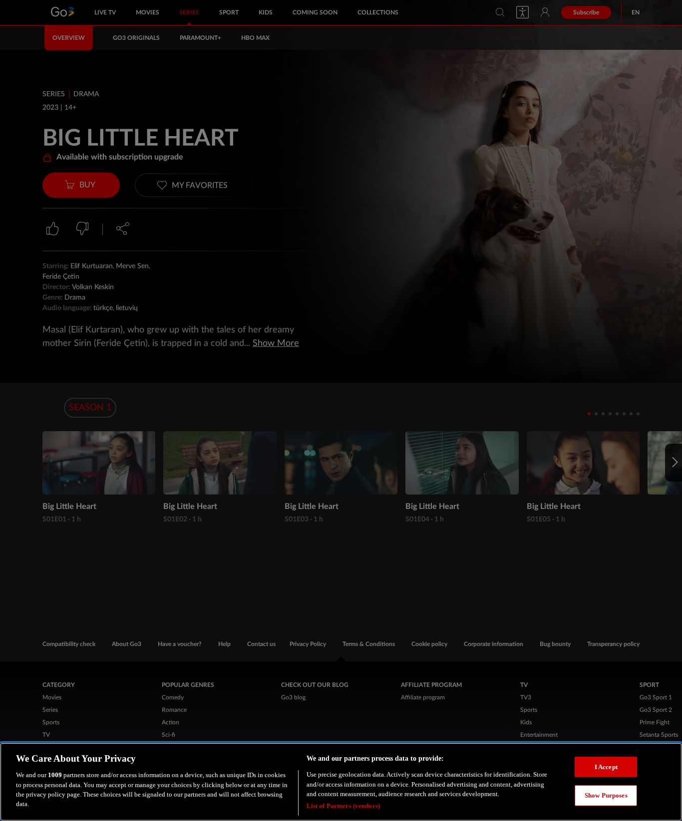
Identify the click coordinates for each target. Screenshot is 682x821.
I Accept (606, 766)
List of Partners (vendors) (343, 806)
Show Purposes (606, 795)
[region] (341, 782)
